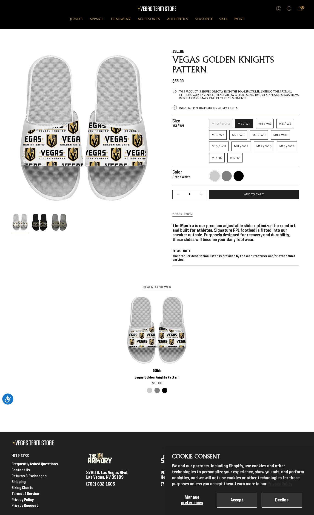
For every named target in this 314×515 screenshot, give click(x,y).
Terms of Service (25, 494)
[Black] (164, 390)
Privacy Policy (280, 484)
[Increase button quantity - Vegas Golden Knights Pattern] (200, 194)
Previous (11, 130)
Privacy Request (24, 506)
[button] (76, 20)
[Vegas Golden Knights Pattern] (157, 331)
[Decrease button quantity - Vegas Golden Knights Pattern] (179, 194)
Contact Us (20, 470)
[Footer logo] (33, 443)
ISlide (178, 52)
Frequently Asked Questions (34, 464)
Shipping (18, 482)
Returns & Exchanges (29, 476)
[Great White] (149, 390)
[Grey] (157, 390)
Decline (281, 500)
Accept (237, 500)
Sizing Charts (22, 488)
